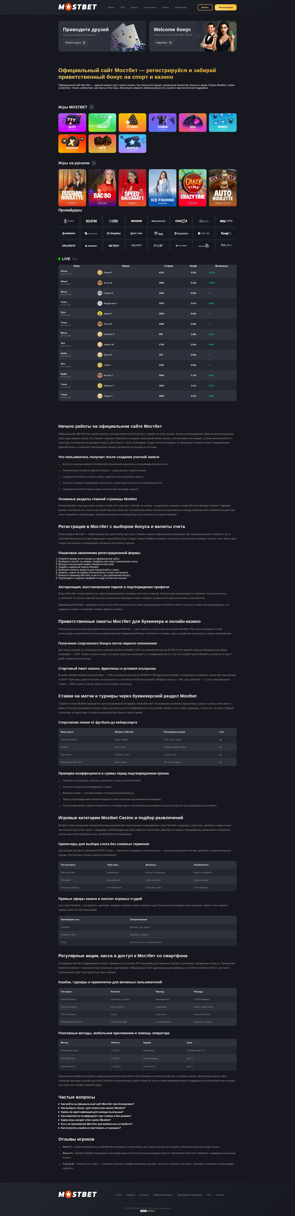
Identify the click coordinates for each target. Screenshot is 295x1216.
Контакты (144, 1195)
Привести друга (73, 42)
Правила (130, 1195)
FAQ (209, 1195)
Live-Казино (150, 7)
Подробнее (161, 42)
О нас (119, 1195)
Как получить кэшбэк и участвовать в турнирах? (91, 1128)
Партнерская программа (189, 1195)
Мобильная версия (163, 1195)
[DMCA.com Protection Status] (147, 1211)
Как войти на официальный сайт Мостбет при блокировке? (97, 1104)
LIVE (122, 7)
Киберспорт (181, 7)
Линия (111, 7)
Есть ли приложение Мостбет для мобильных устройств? (96, 1124)
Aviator (165, 7)
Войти (205, 7)
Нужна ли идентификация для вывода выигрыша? (92, 1112)
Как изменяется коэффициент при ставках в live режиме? (96, 1116)
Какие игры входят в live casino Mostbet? (86, 1120)
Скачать (220, 1195)
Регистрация (226, 7)
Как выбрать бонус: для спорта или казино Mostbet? (93, 1108)
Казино (134, 7)
